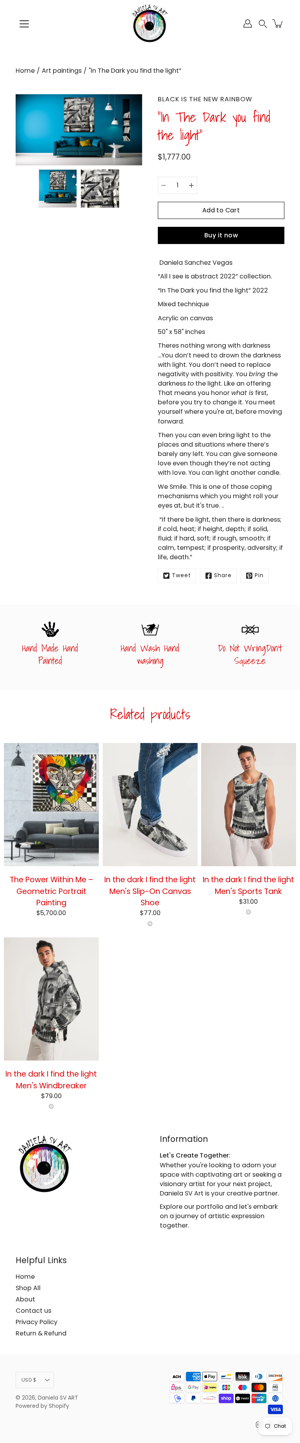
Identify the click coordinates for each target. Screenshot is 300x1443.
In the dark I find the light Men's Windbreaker (51, 1080)
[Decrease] (164, 185)
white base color (150, 923)
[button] (263, 24)
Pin (259, 575)
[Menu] (24, 24)
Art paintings (62, 70)
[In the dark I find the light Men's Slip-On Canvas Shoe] (150, 804)
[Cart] (278, 23)
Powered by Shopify (42, 1406)
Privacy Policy (36, 1321)
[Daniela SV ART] (150, 23)
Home (25, 70)
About (25, 1299)
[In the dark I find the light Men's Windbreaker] (51, 999)
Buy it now (221, 235)
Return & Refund (41, 1333)
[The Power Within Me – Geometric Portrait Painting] (51, 804)
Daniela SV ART (58, 1398)
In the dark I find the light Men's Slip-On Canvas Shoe (150, 891)
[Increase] (191, 185)
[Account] (247, 23)
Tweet (181, 575)
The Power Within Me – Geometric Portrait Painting (51, 891)
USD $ (28, 1380)
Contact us (33, 1310)
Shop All (28, 1287)
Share (223, 575)
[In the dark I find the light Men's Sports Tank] (248, 804)
